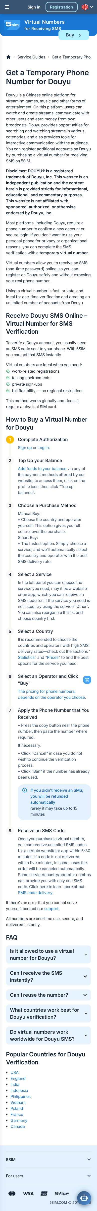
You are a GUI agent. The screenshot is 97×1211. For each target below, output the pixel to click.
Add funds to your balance (42, 468)
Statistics (26, 657)
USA (14, 1072)
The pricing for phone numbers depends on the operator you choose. (52, 694)
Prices (52, 657)
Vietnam (18, 1102)
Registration (61, 6)
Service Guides (31, 56)
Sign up (25, 447)
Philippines (20, 1096)
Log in (43, 447)
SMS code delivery (35, 892)
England (18, 1078)
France (16, 1114)
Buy (70, 34)
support (51, 908)
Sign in (34, 6)
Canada (17, 1126)
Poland (16, 1108)
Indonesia (19, 1090)
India (14, 1084)
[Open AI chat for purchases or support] (84, 1198)
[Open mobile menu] (7, 7)
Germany (18, 1120)
